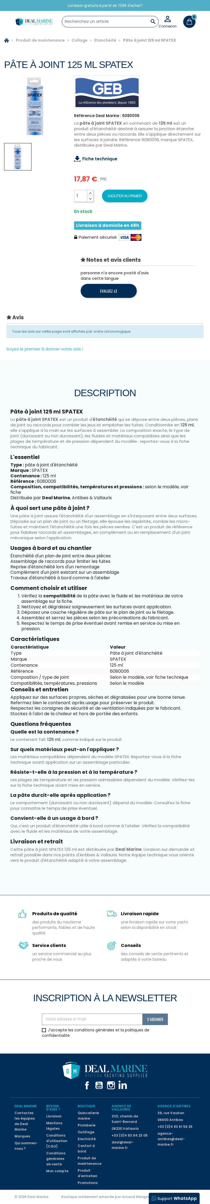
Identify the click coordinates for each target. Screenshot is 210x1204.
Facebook (86, 1085)
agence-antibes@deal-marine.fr (171, 1139)
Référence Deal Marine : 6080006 (106, 115)
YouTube (99, 1085)
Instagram (111, 1085)
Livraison (54, 1116)
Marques (22, 1136)
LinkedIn (123, 1085)
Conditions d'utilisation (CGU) (56, 1141)
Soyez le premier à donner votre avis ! (45, 349)
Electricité (87, 1139)
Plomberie (86, 1125)
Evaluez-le (108, 291)
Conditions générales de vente (55, 1158)
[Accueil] (6, 40)
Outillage (86, 1132)
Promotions (88, 1182)
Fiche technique (99, 159)
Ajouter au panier (125, 196)
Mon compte (57, 1171)
